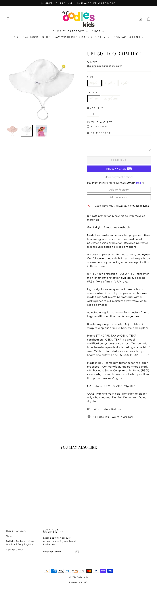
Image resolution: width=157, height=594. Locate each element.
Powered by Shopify (78, 582)
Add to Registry (119, 189)
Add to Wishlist (119, 197)
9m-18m (110, 83)
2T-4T (125, 83)
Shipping (91, 65)
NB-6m (94, 83)
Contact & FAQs (127, 37)
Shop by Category (69, 31)
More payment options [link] (119, 177)
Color (92, 92)
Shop (97, 31)
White (94, 98)
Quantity (95, 108)
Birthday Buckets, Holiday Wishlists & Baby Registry (60, 37)
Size (90, 77)
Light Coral (110, 98)
